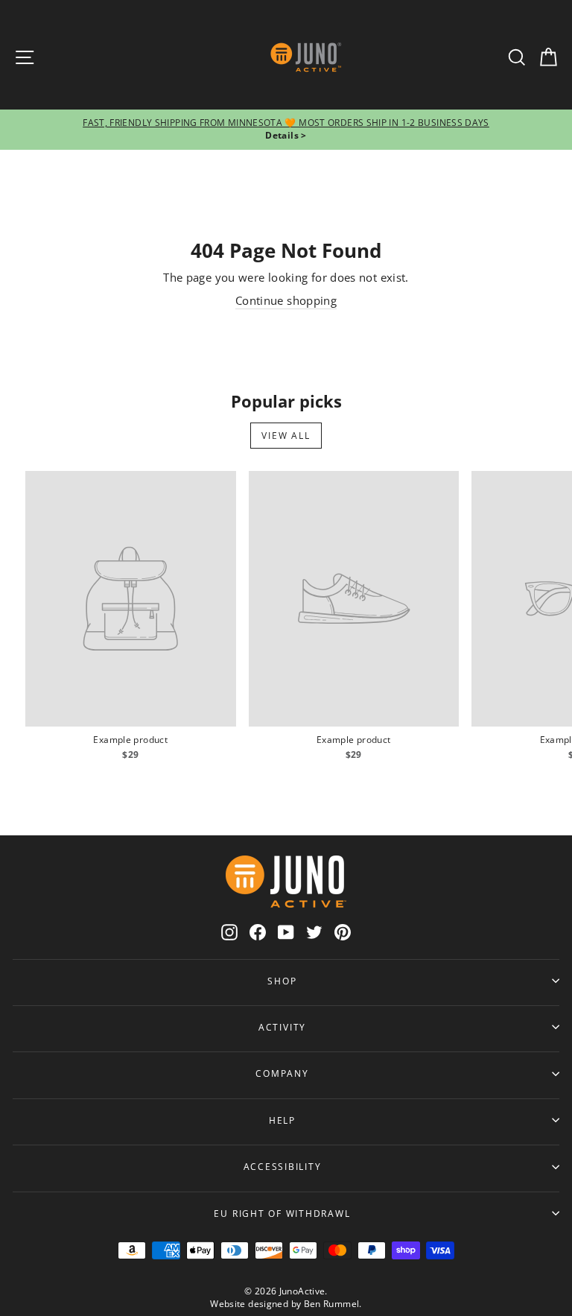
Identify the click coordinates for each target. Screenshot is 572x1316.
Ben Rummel (332, 1303)
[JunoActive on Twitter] (314, 931)
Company (281, 1073)
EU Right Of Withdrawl (282, 1213)
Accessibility (283, 1166)
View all (285, 435)
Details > (285, 135)
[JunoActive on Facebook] (258, 931)
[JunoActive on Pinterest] (342, 931)
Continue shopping (286, 300)
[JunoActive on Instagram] (229, 931)
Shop (281, 981)
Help (282, 1120)
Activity (282, 1027)
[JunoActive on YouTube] (286, 931)
